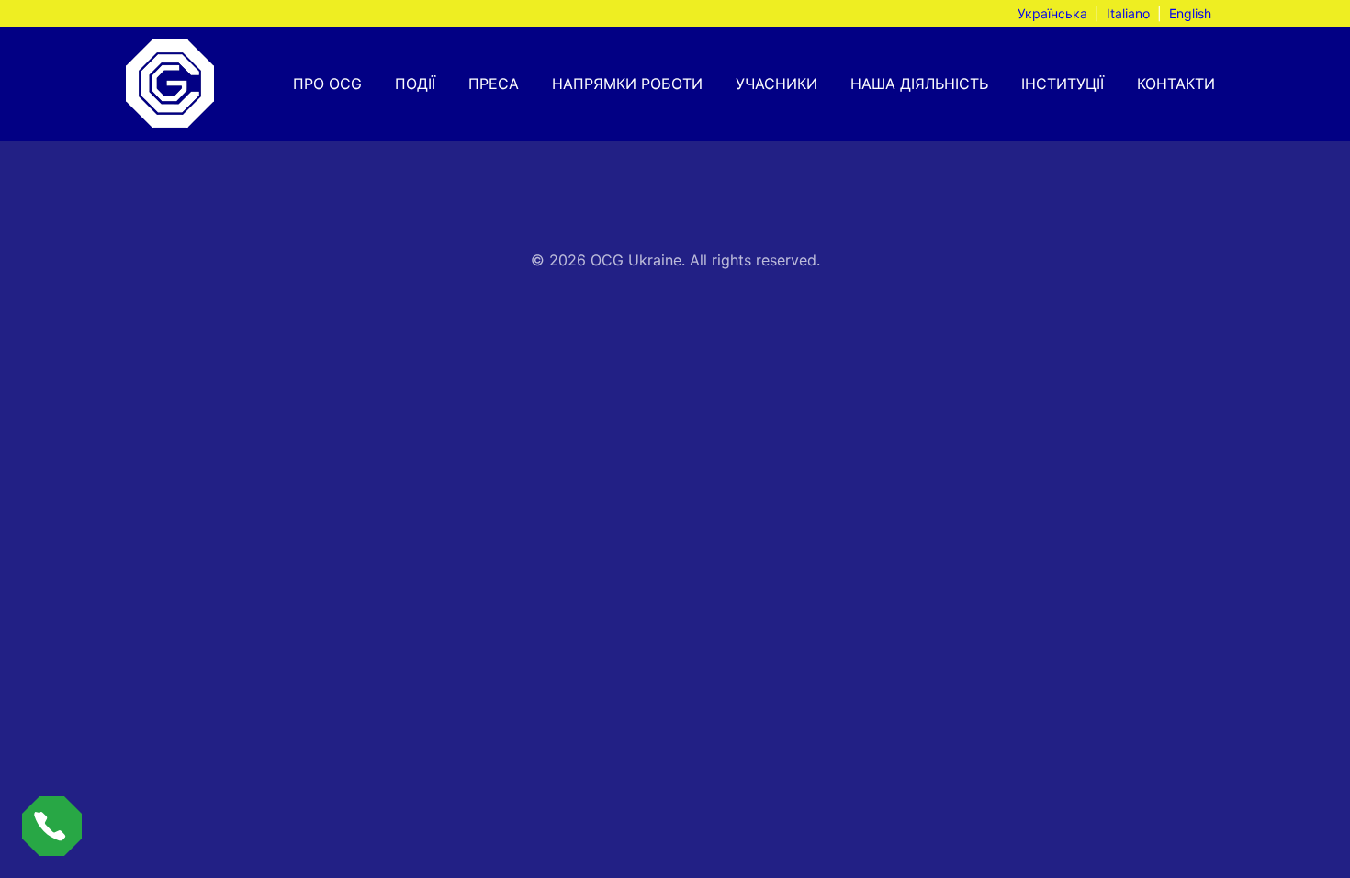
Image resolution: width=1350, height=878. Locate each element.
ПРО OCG (327, 83)
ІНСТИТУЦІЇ (1062, 83)
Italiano (1128, 13)
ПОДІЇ (415, 83)
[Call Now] (52, 826)
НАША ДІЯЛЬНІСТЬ (919, 83)
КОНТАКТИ (1176, 83)
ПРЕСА (493, 83)
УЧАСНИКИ (776, 83)
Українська (1052, 13)
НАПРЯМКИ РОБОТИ (627, 83)
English (1190, 13)
